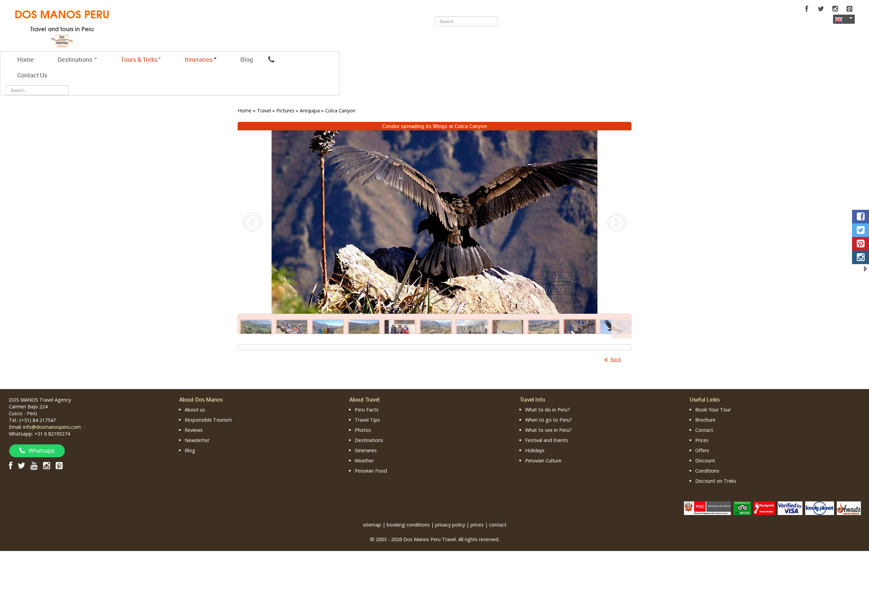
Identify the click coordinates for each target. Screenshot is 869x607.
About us (195, 409)
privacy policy (450, 524)
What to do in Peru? (547, 409)
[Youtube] (34, 465)
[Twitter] (820, 8)
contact (497, 524)
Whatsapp (42, 450)
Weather (364, 460)
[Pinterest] (849, 8)
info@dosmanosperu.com (52, 427)
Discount (705, 460)
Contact (704, 430)
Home (25, 59)
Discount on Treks (715, 481)
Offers (702, 450)
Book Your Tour (713, 409)
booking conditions (408, 524)
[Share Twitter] (860, 230)
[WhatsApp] (271, 59)
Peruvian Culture (543, 460)
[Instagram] (835, 8)
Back (615, 359)
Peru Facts (366, 409)
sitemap (372, 524)
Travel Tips (367, 420)
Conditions (707, 470)
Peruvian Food (371, 470)
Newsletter (197, 440)
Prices (701, 440)
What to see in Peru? (548, 430)
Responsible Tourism (208, 420)
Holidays (534, 450)
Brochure (705, 420)
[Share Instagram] (860, 257)
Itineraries (366, 450)
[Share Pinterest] (860, 244)
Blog (246, 59)
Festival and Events (546, 440)
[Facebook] (806, 8)
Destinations (76, 59)
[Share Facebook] (860, 216)
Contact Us (32, 75)
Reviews (194, 430)
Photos (363, 430)
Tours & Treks (139, 59)
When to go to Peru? (548, 420)
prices (477, 524)
